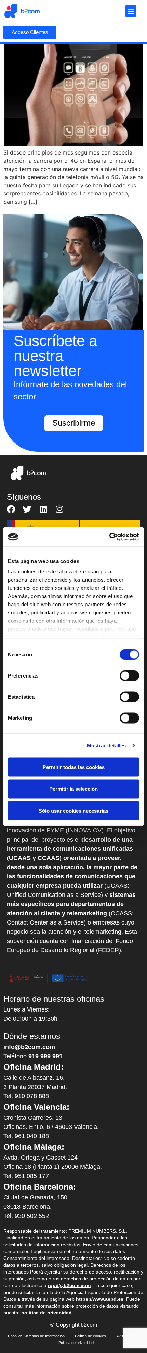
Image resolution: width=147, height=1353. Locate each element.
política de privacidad (46, 1312)
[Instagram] (59, 509)
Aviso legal (125, 1336)
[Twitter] (27, 509)
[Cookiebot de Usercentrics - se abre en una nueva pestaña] (109, 537)
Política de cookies (90, 1336)
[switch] (129, 675)
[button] (130, 11)
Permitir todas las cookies (74, 767)
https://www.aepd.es (99, 1299)
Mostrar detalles (106, 745)
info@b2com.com (29, 1047)
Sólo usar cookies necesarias (73, 810)
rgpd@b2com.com (69, 1285)
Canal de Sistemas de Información (36, 1336)
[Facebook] (11, 509)
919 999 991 (45, 1056)
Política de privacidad (76, 1343)
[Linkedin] (43, 509)
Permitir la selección (73, 788)
